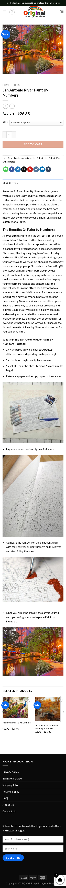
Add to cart (32, 144)
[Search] (12, 11)
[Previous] (2, 719)
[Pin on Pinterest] (30, 169)
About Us (8, 804)
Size (5, 122)
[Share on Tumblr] (48, 169)
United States (9, 161)
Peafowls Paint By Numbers (17, 722)
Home (6, 85)
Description (10, 183)
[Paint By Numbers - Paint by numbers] (34, 12)
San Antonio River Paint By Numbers (24, 191)
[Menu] (5, 11)
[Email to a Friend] (24, 169)
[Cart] (61, 12)
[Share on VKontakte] (36, 169)
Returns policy (11, 791)
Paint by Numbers (40, 229)
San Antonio (38, 158)
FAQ (5, 798)
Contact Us (9, 811)
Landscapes (20, 158)
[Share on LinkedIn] (42, 169)
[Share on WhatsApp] (5, 169)
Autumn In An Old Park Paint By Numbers (46, 727)
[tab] (33, 183)
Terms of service (12, 778)
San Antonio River (53, 158)
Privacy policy (11, 771)
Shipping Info (10, 784)
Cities (16, 85)
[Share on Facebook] (12, 169)
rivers (29, 158)
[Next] (63, 719)
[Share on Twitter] (18, 169)
